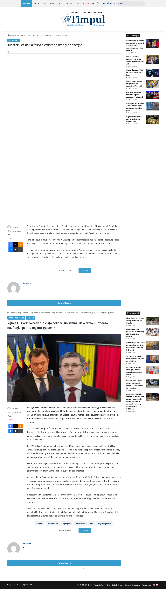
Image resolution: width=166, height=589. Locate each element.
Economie (69, 3)
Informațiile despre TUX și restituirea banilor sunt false (134, 72)
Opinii (44, 3)
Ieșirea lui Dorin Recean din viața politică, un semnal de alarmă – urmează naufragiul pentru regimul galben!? (135, 45)
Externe (59, 3)
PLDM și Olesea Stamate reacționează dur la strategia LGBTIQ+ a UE (134, 83)
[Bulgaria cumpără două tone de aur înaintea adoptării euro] (152, 119)
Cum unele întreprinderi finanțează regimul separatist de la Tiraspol (134, 94)
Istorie (51, 3)
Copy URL (85, 270)
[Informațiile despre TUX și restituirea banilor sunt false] (152, 73)
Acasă (11, 35)
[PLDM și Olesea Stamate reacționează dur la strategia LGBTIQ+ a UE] (152, 84)
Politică (36, 3)
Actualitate (26, 3)
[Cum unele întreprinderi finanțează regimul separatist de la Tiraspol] (152, 95)
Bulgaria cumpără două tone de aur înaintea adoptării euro (134, 119)
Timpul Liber (80, 3)
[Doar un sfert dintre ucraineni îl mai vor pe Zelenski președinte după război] (152, 59)
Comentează (64, 302)
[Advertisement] (142, 164)
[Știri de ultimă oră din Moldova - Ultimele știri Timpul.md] (83, 18)
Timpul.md (14, 227)
